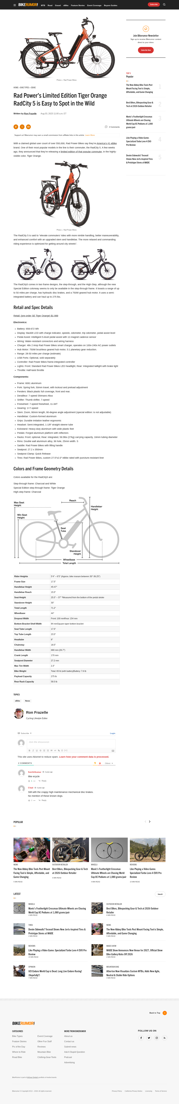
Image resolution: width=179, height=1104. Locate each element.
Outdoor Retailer (60, 864)
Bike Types (17, 1036)
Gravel (58, 5)
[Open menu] (14, 5)
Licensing (148, 1091)
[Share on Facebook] (15, 126)
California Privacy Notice (133, 1091)
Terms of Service (161, 1091)
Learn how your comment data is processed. (84, 757)
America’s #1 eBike (107, 143)
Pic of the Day (18, 1047)
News (27, 701)
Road (50, 5)
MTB (43, 5)
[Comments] (107, 127)
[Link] (59, 750)
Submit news (70, 1047)
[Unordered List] (48, 750)
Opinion (31, 966)
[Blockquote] (51, 750)
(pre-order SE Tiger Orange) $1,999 (35, 315)
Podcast (68, 1057)
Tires (30, 925)
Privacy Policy (117, 1091)
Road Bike (17, 1057)
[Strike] (40, 750)
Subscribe (154, 4)
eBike (65, 5)
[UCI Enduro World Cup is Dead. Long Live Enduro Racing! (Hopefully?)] (19, 971)
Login (112, 733)
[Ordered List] (44, 750)
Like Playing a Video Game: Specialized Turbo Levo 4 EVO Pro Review (138, 141)
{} (62, 750)
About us (68, 1036)
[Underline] (37, 750)
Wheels (94, 864)
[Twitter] (148, 1037)
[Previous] (145, 821)
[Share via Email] (28, 126)
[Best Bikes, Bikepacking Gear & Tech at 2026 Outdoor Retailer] (70, 850)
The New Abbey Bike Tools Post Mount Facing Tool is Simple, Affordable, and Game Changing (139, 88)
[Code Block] (55, 750)
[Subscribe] (164, 1037)
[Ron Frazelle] (18, 714)
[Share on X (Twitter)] (22, 126)
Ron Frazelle (30, 113)
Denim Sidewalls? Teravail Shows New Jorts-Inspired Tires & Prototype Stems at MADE (139, 159)
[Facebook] (140, 1037)
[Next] (150, 821)
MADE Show (111, 945)
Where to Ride (19, 1052)
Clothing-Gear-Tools (46, 1057)
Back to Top (155, 1013)
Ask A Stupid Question (74, 1052)
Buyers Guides (110, 5)
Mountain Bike (112, 966)
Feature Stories (78, 5)
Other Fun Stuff (44, 1041)
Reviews (133, 864)
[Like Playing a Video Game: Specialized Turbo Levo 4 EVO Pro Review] (148, 850)
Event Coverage (94, 5)
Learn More (90, 135)
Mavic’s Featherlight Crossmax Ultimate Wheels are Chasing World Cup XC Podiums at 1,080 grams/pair (108, 872)
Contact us (69, 1041)
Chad (30, 788)
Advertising (69, 1062)
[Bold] (29, 750)
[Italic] (33, 750)
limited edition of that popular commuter (81, 151)
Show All (160, 894)
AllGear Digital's (32, 1077)
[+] (65, 750)
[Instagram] (156, 1037)
